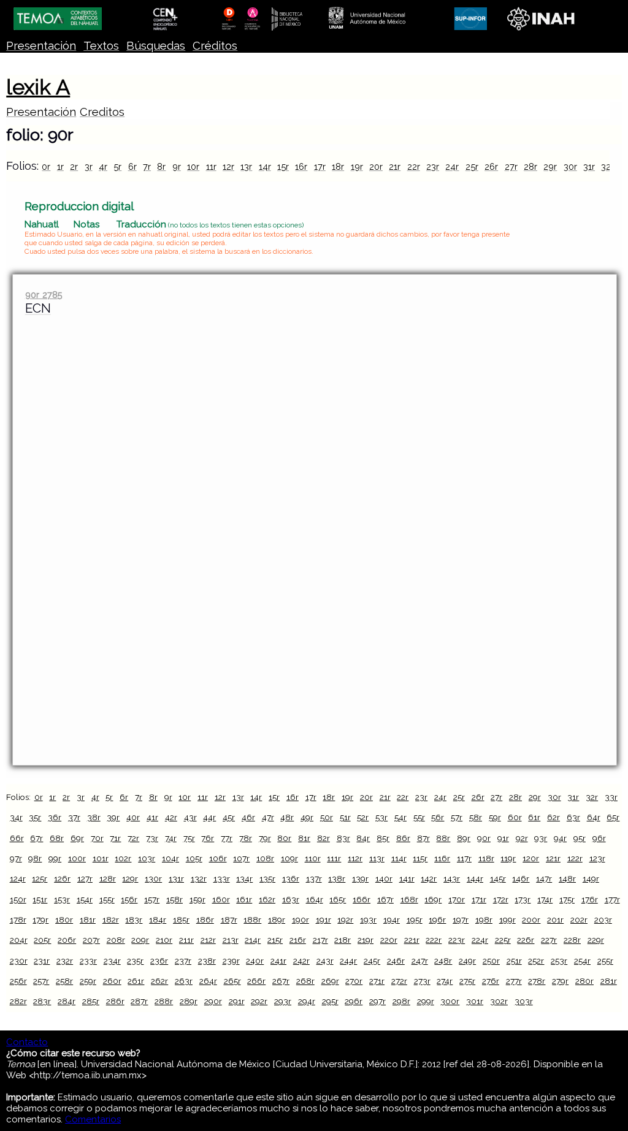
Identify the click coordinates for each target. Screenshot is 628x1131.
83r (343, 838)
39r (113, 817)
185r (181, 919)
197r (461, 919)
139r (360, 878)
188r (252, 919)
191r (323, 919)
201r (555, 919)
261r (136, 981)
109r (289, 858)
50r (326, 817)
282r (18, 1001)
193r (368, 919)
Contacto (27, 1042)
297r (377, 1001)
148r (567, 878)
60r (515, 817)
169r (433, 899)
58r (475, 817)
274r (445, 981)
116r (442, 858)
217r (320, 940)
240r (255, 960)
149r (591, 878)
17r (320, 166)
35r (35, 817)
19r (357, 166)
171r (479, 899)
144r (475, 878)
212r (208, 940)
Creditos (102, 111)
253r (559, 960)
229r (596, 940)
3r (89, 166)
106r (218, 858)
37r (74, 817)
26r (491, 166)
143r (451, 878)
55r (419, 817)
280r (584, 981)
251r (514, 960)
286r (115, 1001)
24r (452, 166)
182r (110, 919)
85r (383, 838)
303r (524, 1001)
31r (589, 166)
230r (19, 960)
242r (301, 960)
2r (74, 166)
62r (553, 817)
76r (207, 838)
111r (334, 858)
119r (508, 858)
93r (540, 838)
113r (377, 858)
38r (94, 817)
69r (77, 838)
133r (221, 878)
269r (330, 981)
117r (464, 858)
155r (107, 899)
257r (41, 981)
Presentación (41, 45)
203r (603, 919)
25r (471, 166)
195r (415, 919)
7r (147, 166)
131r (176, 878)
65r (613, 817)
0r (46, 166)
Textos (101, 45)
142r (429, 878)
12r (228, 166)
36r (54, 817)
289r (188, 1001)
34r (16, 817)
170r (456, 899)
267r (280, 981)
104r (170, 858)
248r (443, 960)
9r (176, 166)
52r (363, 817)
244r (348, 960)
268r (305, 981)
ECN (38, 308)
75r (189, 838)
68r (57, 838)
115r (420, 858)
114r (399, 858)
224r (480, 940)
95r (579, 838)
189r (276, 919)
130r (153, 878)
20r (376, 166)
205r (42, 940)
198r (483, 919)
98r (35, 858)
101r (101, 858)
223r (456, 940)
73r (152, 838)
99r (54, 858)
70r (97, 838)
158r (174, 899)
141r (407, 878)
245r (372, 960)
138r (336, 878)
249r (467, 960)
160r (221, 899)
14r (265, 166)
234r (112, 960)
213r (231, 940)
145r (498, 878)
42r (171, 817)
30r (570, 166)
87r (423, 838)
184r (157, 919)
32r (607, 166)
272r (399, 981)
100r (77, 858)
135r (267, 878)
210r (164, 940)
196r (437, 919)
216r (297, 940)
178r (18, 919)
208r (116, 940)
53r (381, 817)
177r (612, 899)
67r (36, 838)
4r (103, 166)
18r (338, 166)
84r (363, 838)
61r (534, 817)
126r (62, 878)
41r (152, 817)
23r (432, 166)
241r (278, 960)
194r (391, 919)
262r (159, 981)
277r (514, 981)
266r (256, 981)
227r (549, 940)
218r (342, 940)
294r (306, 1001)
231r (42, 960)
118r (486, 858)
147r (544, 878)
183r (133, 919)
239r (231, 960)
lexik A (38, 87)
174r (545, 899)
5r (117, 166)
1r (60, 166)
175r (567, 899)
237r (183, 960)
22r (413, 166)
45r (229, 817)
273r (422, 981)
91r (503, 838)
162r (267, 899)
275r (467, 981)
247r (420, 960)
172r (500, 899)
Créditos (215, 45)
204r (19, 940)
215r (275, 940)
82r (323, 838)
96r (599, 838)
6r (132, 166)
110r (313, 858)
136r (290, 878)
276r (490, 981)
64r (593, 817)
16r (301, 166)
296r (353, 1001)
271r (377, 981)
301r (474, 1001)
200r (531, 919)
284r (66, 1001)
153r (62, 899)
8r (161, 166)
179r (40, 919)
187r (229, 919)
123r (597, 858)
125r (39, 878)
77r (226, 838)
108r (265, 858)
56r (437, 817)
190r (300, 919)
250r (491, 960)
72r (133, 838)
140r (383, 878)
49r (307, 817)
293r (282, 1001)
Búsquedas (155, 45)
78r (245, 838)
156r (129, 899)
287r (139, 1001)
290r (213, 1001)
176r (589, 899)
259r (88, 981)
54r (400, 817)
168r (409, 899)
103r (146, 858)
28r (530, 166)
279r (560, 981)
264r (208, 981)
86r (403, 838)
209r (140, 940)
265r (232, 981)
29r (550, 166)
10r (193, 166)
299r (425, 1001)
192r (345, 919)
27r (511, 166)
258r (64, 981)
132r (199, 878)
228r (572, 940)
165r (337, 899)
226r (525, 940)
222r (434, 940)
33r (611, 797)
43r (190, 817)
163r (290, 899)
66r (17, 838)
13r (246, 166)
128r (107, 878)
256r (18, 981)
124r (18, 878)
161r (244, 899)
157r (151, 899)
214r (253, 940)
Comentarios (93, 1119)
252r (536, 960)
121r (553, 858)
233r (88, 960)
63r (573, 817)
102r (123, 858)
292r (259, 1001)
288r (164, 1001)
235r (135, 960)
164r (314, 899)
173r (522, 899)
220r (388, 940)
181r (88, 919)
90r (484, 838)
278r (536, 981)
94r (560, 838)
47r (268, 817)
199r (507, 919)
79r (265, 838)
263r (184, 981)
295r (330, 1001)
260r (112, 981)
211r (186, 940)
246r (396, 960)
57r (456, 817)
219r (365, 940)
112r (355, 858)
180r (64, 919)
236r (159, 960)
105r (194, 858)
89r (463, 838)
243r (325, 960)
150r (18, 899)
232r (64, 960)
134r (244, 878)
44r (209, 817)
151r (40, 899)
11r (211, 166)
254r (582, 960)
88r (443, 838)
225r (503, 940)
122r (575, 858)
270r (353, 981)
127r (85, 878)
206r (67, 940)
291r (237, 1001)
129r (130, 878)
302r (499, 1001)
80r (284, 838)
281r (608, 981)
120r (531, 858)
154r (85, 899)
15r (283, 166)
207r (91, 940)
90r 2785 (44, 294)
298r (401, 1001)
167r (385, 899)
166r (361, 899)
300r (449, 1001)
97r (16, 858)
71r (115, 838)
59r (495, 817)
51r (345, 817)
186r (205, 919)
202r (579, 919)
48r (287, 817)
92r (522, 838)
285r (90, 1001)
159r (197, 899)
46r (248, 817)
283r (42, 1001)
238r (207, 960)
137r (314, 878)
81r (304, 838)
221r (411, 940)
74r (171, 838)
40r (133, 817)
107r (241, 858)
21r (394, 166)
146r (520, 878)
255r (605, 960)
